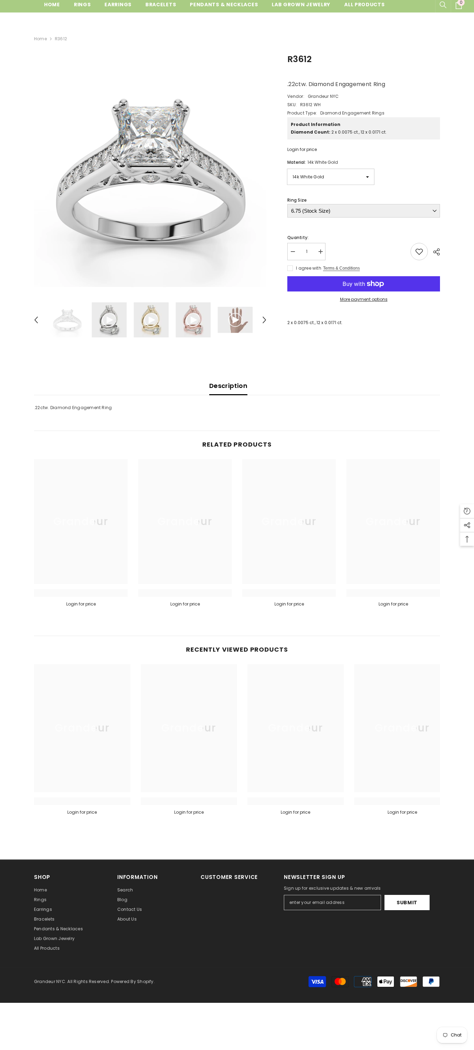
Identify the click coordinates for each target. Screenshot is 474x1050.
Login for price (302, 149)
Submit (407, 902)
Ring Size (297, 200)
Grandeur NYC (323, 96)
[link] (81, 593)
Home (40, 39)
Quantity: (297, 237)
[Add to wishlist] (419, 251)
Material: (312, 162)
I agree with (308, 268)
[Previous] (36, 320)
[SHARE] (434, 252)
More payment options (364, 299)
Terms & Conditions (341, 268)
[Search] (443, 5)
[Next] (264, 320)
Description (228, 385)
